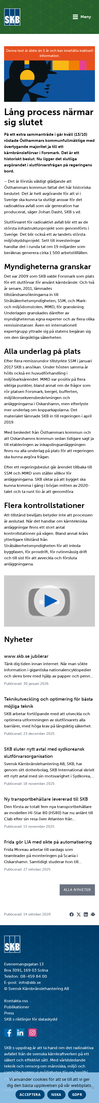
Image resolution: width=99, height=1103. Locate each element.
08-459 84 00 (33, 976)
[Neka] (92, 1087)
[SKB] (12, 944)
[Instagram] (32, 1032)
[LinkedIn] (20, 1032)
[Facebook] (8, 1032)
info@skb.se (30, 982)
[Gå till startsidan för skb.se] (12, 17)
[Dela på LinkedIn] (86, 914)
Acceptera (30, 1094)
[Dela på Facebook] (72, 914)
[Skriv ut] (93, 914)
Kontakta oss (16, 1000)
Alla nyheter (77, 890)
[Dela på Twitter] (79, 914)
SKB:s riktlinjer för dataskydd (30, 1019)
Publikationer (16, 1007)
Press (9, 1013)
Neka (56, 1094)
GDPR (77, 1094)
